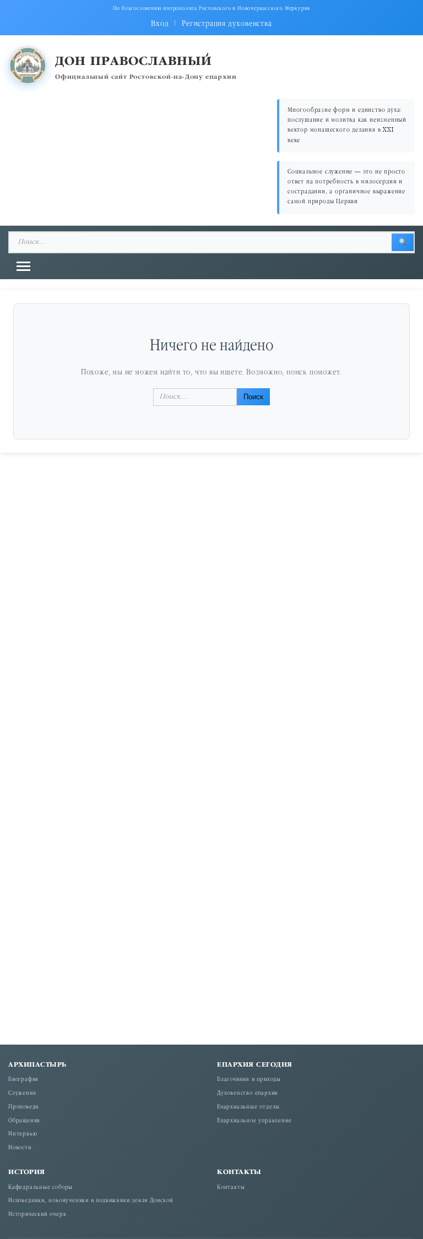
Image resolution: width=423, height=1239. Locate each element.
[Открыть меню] (23, 266)
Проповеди (23, 1107)
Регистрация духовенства (227, 24)
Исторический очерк (37, 1214)
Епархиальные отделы (248, 1107)
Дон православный (133, 62)
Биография (23, 1079)
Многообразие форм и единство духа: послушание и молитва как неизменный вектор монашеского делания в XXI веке (347, 125)
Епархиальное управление (254, 1121)
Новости (19, 1148)
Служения (22, 1093)
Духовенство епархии (247, 1093)
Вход (160, 24)
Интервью (22, 1134)
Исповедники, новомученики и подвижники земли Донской (90, 1201)
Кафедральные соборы (40, 1187)
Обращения (24, 1121)
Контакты (231, 1187)
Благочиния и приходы (249, 1079)
